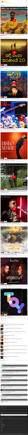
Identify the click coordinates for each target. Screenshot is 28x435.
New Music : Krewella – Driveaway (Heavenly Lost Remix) (8, 391)
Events (1, 421)
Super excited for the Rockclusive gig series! (6, 377)
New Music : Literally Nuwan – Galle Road (9, 335)
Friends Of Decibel (3, 424)
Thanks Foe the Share (3, 397)
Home (26, 5)
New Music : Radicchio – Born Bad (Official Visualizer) (10, 342)
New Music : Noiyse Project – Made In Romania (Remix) (10, 98)
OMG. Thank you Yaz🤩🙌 (4, 382)
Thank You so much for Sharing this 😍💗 (6, 392)
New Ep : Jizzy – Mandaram (4, 401)
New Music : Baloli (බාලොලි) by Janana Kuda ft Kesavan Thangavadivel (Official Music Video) (15, 345)
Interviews (2, 427)
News (1, 429)
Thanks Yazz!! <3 (3, 387)
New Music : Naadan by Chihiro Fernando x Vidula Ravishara (11, 356)
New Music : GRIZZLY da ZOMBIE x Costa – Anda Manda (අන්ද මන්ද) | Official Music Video (15, 331)
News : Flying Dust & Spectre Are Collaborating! (9, 254)
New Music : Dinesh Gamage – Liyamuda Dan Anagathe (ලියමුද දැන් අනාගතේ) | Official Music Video (15, 353)
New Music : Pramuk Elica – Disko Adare (8, 160)
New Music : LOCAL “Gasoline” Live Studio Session (10, 223)
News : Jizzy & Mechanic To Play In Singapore (6, 386)
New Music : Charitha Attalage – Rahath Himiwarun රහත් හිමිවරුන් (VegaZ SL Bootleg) (11, 396)
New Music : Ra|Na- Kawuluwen (6, 285)
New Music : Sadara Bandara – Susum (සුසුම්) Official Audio (8, 367)
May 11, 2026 (5, 339)
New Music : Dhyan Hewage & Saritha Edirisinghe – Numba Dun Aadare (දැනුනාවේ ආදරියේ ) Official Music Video (15, 349)
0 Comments (5, 127)
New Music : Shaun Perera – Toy (6, 316)
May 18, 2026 (5, 325)
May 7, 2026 (5, 346)
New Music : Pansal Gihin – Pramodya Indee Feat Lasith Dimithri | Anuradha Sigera (14, 324)
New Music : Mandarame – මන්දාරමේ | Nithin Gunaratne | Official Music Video (13, 338)
